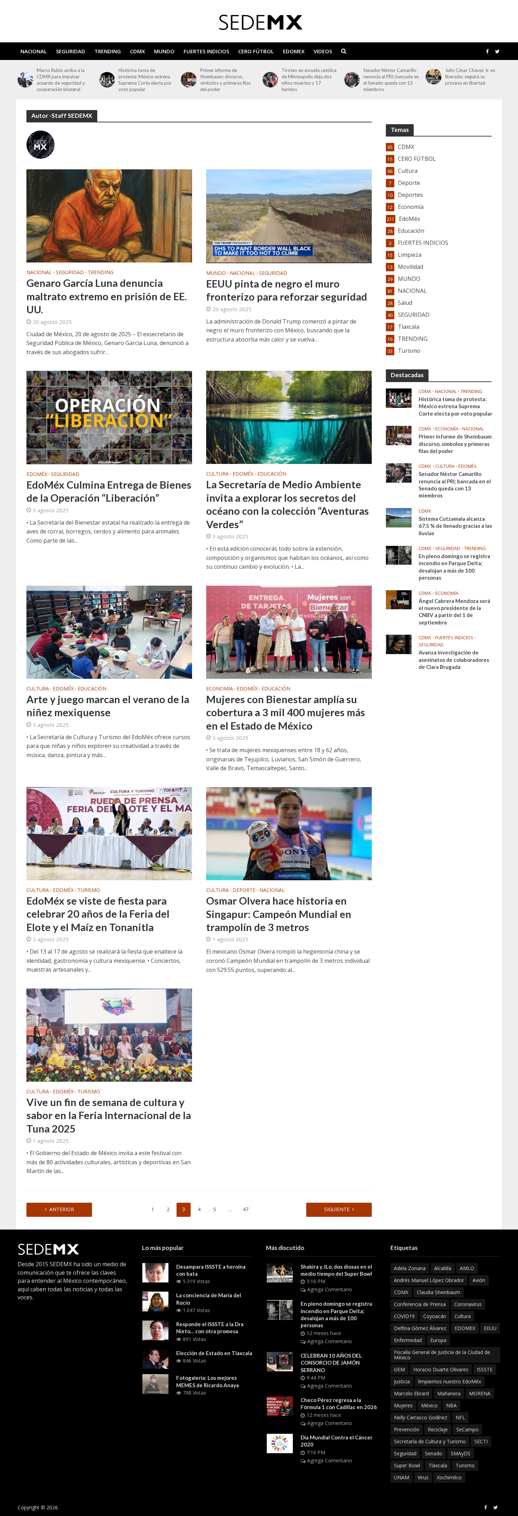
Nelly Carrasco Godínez (420, 1417)
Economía (219, 689)
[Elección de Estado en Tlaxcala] (155, 1359)
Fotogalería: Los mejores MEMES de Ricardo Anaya (207, 1381)
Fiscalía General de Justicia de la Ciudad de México (442, 1355)
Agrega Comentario (329, 1289)
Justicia (402, 1381)
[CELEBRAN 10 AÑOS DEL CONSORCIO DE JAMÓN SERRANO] (280, 1361)
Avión (479, 1280)
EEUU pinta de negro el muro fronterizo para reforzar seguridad (286, 290)
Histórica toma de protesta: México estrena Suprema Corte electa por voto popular (63, 79)
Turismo (89, 890)
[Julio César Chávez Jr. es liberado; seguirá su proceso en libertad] (352, 76)
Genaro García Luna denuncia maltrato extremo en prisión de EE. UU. (106, 296)
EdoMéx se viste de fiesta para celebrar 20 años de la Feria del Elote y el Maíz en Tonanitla (97, 913)
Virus (423, 1477)
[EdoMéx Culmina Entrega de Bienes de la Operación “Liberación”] (109, 417)
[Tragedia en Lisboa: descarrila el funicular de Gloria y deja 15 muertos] (433, 76)
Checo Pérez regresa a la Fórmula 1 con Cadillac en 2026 (339, 1403)
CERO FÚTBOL (256, 51)
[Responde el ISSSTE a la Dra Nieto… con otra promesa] (155, 1330)
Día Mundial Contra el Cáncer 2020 (336, 1441)
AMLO (467, 1268)
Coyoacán (434, 1316)
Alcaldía (442, 1268)
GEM (399, 1369)
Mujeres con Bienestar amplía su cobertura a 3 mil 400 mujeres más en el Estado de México (285, 712)
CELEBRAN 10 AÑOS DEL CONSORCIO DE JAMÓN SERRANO (331, 1362)
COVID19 (404, 1316)
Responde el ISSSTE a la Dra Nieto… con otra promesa (209, 1327)
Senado (433, 1453)
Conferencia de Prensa (420, 1304)
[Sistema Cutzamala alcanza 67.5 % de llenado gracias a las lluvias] (399, 517)
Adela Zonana (410, 1268)
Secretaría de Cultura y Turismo (430, 1441)
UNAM (401, 1477)
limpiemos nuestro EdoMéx (449, 1381)
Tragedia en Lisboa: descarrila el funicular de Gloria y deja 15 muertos (470, 76)
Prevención (406, 1429)
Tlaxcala (437, 1465)
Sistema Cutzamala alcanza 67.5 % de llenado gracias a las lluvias (455, 525)
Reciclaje (438, 1429)
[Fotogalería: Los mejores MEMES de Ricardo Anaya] (155, 1383)
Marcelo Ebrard (411, 1393)
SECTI (481, 1441)
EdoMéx (36, 474)
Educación (271, 474)
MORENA (480, 1393)
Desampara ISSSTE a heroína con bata (211, 1270)
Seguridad (405, 1453)
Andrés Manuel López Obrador (429, 1280)
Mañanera (449, 1393)
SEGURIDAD (70, 51)
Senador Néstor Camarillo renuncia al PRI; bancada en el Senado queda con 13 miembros (309, 79)
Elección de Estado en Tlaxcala (214, 1353)
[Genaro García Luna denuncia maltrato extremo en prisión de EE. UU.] (109, 215)
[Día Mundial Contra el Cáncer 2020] (280, 1443)
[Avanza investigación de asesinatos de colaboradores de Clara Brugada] (399, 644)
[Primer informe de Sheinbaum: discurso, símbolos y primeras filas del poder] (107, 79)
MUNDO (164, 51)
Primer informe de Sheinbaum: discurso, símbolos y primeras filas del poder (143, 79)
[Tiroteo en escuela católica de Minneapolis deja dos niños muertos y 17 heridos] (188, 79)
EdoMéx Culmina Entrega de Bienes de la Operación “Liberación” (108, 491)
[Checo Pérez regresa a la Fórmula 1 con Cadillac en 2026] (280, 1405)
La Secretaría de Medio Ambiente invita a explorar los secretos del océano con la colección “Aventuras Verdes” (287, 504)
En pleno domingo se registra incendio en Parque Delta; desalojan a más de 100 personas (454, 567)
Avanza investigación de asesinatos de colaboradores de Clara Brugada (454, 659)
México (429, 1405)
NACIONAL (33, 51)
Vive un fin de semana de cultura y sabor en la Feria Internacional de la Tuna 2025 (108, 1115)
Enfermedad (408, 1340)
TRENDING (107, 51)
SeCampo (467, 1429)
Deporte (244, 890)
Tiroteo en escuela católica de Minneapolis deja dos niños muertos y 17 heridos (227, 79)
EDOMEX (293, 51)
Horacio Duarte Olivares (440, 1369)
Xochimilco (449, 1477)
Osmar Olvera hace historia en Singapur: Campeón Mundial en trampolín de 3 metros (278, 913)
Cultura (217, 474)
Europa (438, 1340)
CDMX (137, 51)
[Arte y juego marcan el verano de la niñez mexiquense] (109, 631)
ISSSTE (485, 1369)
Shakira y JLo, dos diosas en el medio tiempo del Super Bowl (336, 1270)
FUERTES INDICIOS (206, 51)
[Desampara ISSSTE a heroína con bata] (155, 1272)
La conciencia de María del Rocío (208, 1298)
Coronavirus (468, 1304)
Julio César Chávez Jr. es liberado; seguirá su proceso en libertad (388, 76)
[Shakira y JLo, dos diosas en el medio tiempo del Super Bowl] (280, 1272)
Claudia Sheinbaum (438, 1292)
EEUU (490, 1328)
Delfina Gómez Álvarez (420, 1328)
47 (245, 1209)
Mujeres (403, 1405)
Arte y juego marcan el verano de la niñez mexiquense (107, 705)
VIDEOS (323, 51)
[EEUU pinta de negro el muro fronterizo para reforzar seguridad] (289, 215)
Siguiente (337, 1209)
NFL (460, 1417)
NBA (451, 1405)
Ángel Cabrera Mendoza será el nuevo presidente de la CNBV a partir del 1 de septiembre (454, 612)
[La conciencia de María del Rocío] (155, 1301)
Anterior (61, 1209)
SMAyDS (460, 1453)
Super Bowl (407, 1465)
